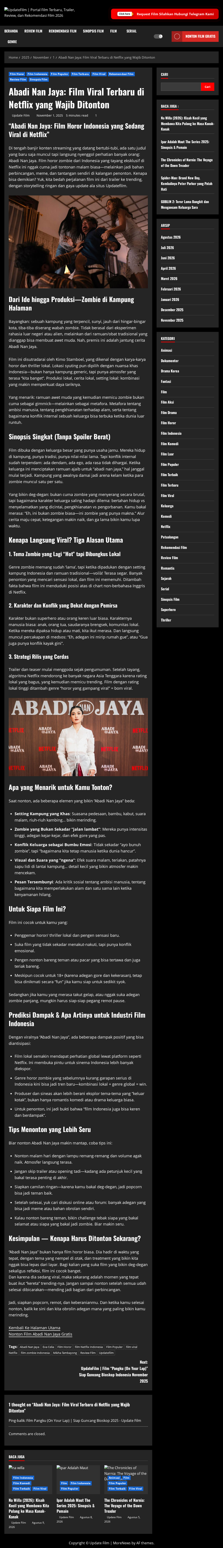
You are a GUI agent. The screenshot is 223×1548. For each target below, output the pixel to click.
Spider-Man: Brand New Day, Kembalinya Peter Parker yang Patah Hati (186, 183)
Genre (12, 41)
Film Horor (17, 74)
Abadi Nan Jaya (29, 1347)
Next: (113, 1371)
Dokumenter (170, 360)
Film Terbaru (80, 74)
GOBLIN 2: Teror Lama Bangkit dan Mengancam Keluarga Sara (185, 204)
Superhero (168, 609)
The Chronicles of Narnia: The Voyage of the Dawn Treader (124, 1505)
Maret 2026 (169, 278)
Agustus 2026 (171, 237)
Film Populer (59, 74)
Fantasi (166, 381)
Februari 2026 (171, 289)
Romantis (167, 568)
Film (113, 31)
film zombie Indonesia (35, 1353)
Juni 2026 (168, 257)
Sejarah (166, 578)
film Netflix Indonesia (89, 1347)
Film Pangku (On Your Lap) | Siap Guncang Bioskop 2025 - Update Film (83, 1420)
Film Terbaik (21, 1488)
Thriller (166, 620)
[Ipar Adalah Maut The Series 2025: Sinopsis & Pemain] (78, 1479)
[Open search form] (167, 36)
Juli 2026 (167, 247)
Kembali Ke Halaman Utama (34, 1327)
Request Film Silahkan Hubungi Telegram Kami (175, 14)
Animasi (114, 1478)
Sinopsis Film (93, 31)
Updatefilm (106, 1353)
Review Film (33, 31)
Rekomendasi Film (62, 31)
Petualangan (169, 537)
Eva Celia (48, 1347)
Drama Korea (170, 370)
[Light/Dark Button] (158, 36)
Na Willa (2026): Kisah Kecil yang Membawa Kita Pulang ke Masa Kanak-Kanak (29, 1508)
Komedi (166, 516)
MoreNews (122, 1543)
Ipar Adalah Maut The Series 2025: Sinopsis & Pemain (76, 1505)
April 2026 (168, 268)
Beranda (11, 31)
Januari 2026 (170, 299)
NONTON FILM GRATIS (200, 36)
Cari (164, 74)
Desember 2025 (172, 309)
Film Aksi (167, 402)
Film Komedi (21, 1483)
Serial (132, 31)
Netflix (165, 526)
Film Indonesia (37, 74)
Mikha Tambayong (65, 1353)
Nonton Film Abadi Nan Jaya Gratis (40, 1334)
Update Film (21, 115)
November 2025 (172, 320)
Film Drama (169, 412)
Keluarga (167, 505)
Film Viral (99, 74)
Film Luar (167, 454)
